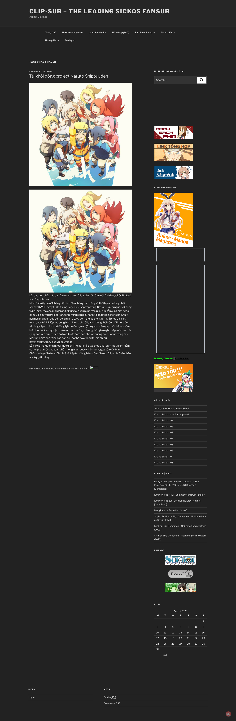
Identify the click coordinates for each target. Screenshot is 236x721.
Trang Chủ (50, 32)
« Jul (165, 654)
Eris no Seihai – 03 (163, 462)
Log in (31, 697)
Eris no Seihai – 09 (163, 426)
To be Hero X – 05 (178, 510)
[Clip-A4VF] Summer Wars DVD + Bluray (184, 494)
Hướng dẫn (50, 40)
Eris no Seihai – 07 (163, 438)
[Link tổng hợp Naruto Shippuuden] (173, 160)
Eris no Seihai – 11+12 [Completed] (171, 414)
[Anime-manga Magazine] (173, 246)
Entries (110, 697)
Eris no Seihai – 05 (163, 450)
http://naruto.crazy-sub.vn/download (51, 341)
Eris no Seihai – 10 (163, 420)
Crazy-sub (79, 326)
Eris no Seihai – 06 (163, 444)
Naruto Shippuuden (72, 32)
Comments (112, 703)
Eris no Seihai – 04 (163, 456)
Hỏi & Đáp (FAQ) (120, 32)
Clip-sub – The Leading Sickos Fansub (99, 11)
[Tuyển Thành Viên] (173, 390)
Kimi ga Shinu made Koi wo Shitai (171, 408)
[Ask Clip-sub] (173, 178)
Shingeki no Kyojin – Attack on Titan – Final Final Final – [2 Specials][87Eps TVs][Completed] (178, 485)
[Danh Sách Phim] (173, 138)
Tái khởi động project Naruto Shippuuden (68, 76)
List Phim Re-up (143, 32)
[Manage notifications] (228, 713)
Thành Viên (166, 32)
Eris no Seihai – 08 (163, 432)
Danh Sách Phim (97, 32)
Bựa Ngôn (70, 40)
